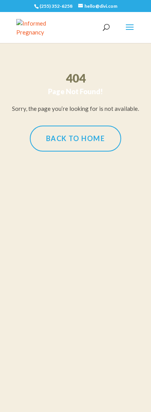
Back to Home (75, 138)
